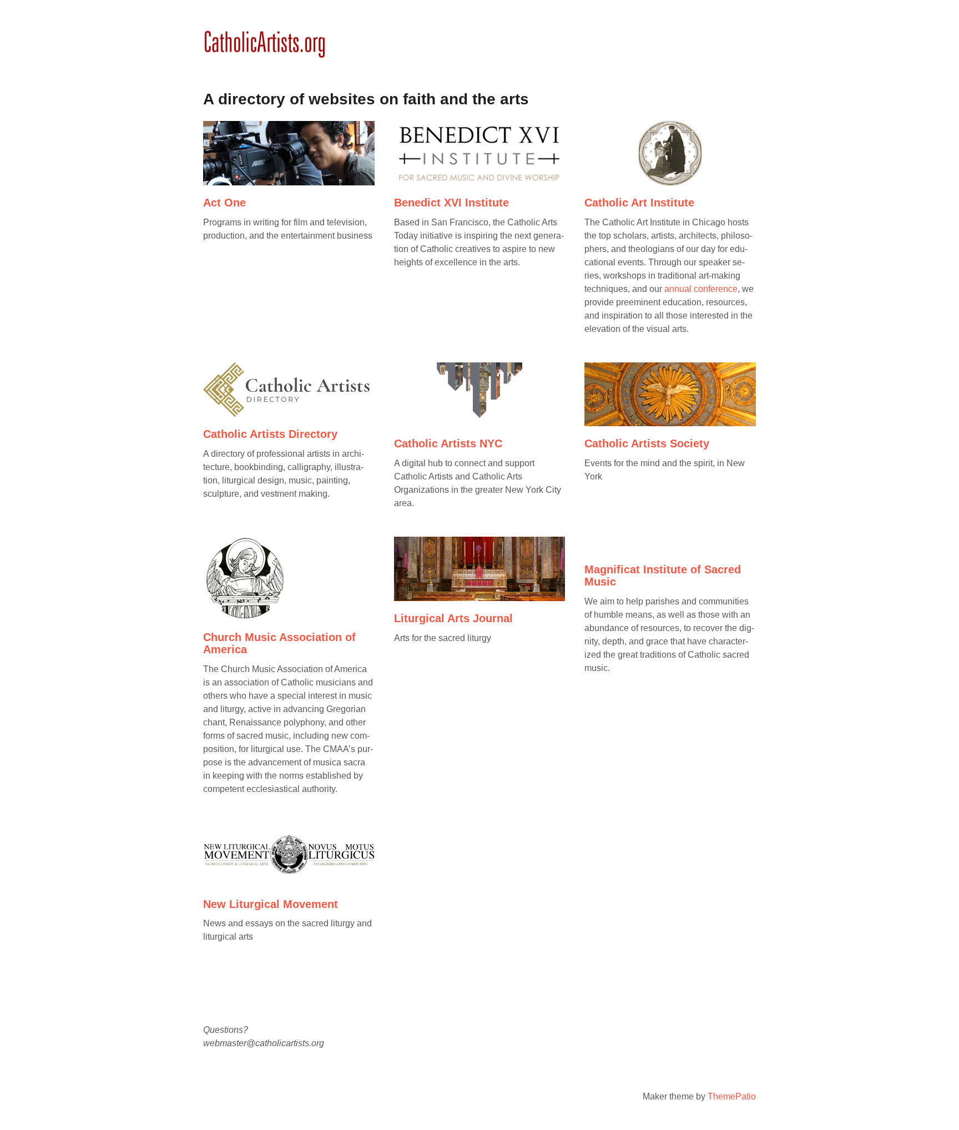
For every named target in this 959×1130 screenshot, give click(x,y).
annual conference (701, 289)
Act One (224, 202)
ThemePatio (732, 1096)
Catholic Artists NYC (448, 443)
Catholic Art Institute (639, 202)
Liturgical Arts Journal (453, 618)
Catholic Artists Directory (270, 434)
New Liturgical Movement (270, 904)
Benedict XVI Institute (451, 202)
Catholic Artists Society (646, 443)
